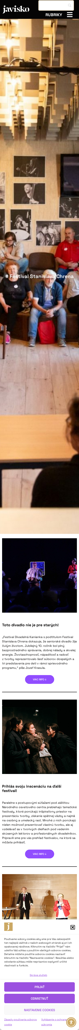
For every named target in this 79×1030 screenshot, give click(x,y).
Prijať (40, 987)
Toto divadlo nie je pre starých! (30, 624)
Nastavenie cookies (39, 1010)
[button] (73, 927)
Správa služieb (38, 975)
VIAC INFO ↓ (39, 679)
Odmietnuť (39, 998)
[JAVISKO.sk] (20, 9)
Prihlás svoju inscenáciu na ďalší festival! (31, 788)
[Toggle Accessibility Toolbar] (71, 1022)
